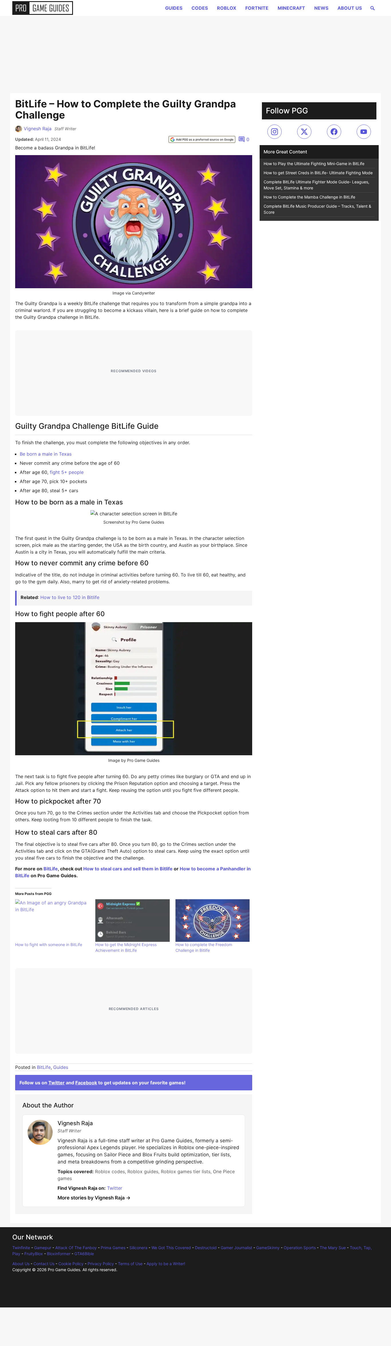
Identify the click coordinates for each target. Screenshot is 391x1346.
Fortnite (256, 8)
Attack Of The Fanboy (76, 1247)
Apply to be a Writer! (166, 1263)
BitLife (51, 869)
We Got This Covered (171, 1247)
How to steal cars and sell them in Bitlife (128, 869)
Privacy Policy (101, 1263)
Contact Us (43, 1263)
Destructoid (206, 1247)
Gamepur (42, 1247)
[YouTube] (364, 132)
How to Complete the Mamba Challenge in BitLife (309, 197)
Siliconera (138, 1247)
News (321, 8)
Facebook (86, 1082)
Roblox (226, 8)
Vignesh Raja (38, 128)
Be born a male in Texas (46, 454)
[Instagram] (274, 132)
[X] (304, 132)
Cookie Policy (71, 1263)
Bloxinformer (58, 1253)
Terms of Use (130, 1263)
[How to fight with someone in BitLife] (52, 920)
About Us (349, 8)
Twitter (56, 1082)
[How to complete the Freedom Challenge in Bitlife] (212, 920)
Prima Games (113, 1247)
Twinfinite (21, 1247)
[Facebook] (334, 132)
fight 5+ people (67, 472)
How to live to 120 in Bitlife (69, 597)
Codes (199, 8)
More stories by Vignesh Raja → (94, 1198)
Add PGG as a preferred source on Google (205, 139)
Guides (173, 8)
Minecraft (291, 8)
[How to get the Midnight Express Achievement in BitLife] (132, 920)
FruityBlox (33, 1253)
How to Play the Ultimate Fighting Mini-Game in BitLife (314, 163)
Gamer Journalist (236, 1247)
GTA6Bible (84, 1253)
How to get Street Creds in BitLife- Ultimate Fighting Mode (318, 172)
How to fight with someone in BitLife (48, 944)
